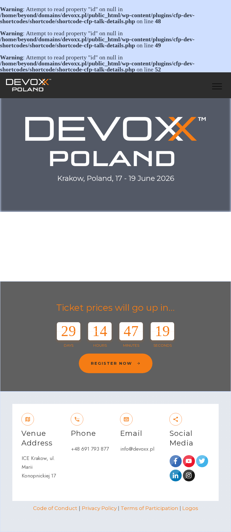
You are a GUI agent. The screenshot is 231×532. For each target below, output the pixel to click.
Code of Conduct (55, 508)
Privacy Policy (99, 508)
